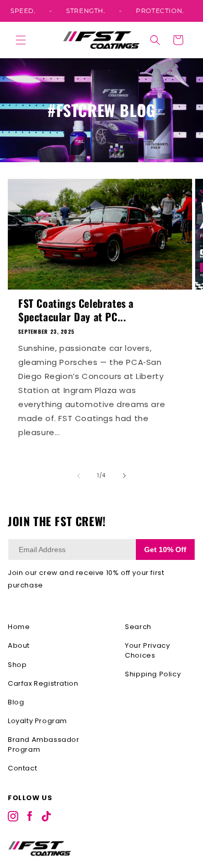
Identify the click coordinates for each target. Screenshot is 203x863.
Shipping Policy (153, 674)
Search (138, 627)
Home (19, 627)
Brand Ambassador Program (44, 744)
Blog (16, 702)
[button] (20, 40)
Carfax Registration (43, 683)
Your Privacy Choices (147, 650)
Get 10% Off (165, 549)
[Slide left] (78, 475)
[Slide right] (124, 475)
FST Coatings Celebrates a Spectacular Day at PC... (76, 309)
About (19, 645)
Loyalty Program (37, 721)
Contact (22, 768)
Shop (17, 665)
